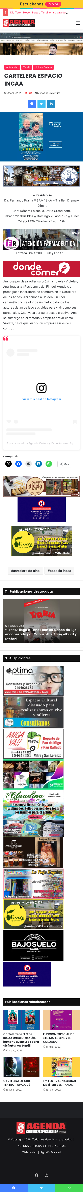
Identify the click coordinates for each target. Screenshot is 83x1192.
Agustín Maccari (50, 1152)
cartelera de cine (26, 571)
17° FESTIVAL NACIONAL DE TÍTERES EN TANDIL (60, 1083)
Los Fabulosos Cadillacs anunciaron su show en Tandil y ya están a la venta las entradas (38, 634)
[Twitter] (41, 104)
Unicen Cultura (43, 67)
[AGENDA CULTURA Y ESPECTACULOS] (19, 23)
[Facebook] (32, 104)
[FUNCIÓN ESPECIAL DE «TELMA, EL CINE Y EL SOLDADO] (61, 1020)
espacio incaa (60, 571)
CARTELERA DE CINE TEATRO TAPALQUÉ (16, 1083)
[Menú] (78, 24)
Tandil (26, 67)
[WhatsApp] (69, 1188)
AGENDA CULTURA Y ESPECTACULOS (41, 1145)
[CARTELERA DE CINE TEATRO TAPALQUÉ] (21, 1067)
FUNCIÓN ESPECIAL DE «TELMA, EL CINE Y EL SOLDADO (58, 1038)
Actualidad (12, 67)
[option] (41, 621)
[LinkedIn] (51, 104)
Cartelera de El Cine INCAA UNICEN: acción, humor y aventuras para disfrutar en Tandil (21, 1040)
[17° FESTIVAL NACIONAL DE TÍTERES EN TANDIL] (61, 1067)
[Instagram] (46, 1175)
